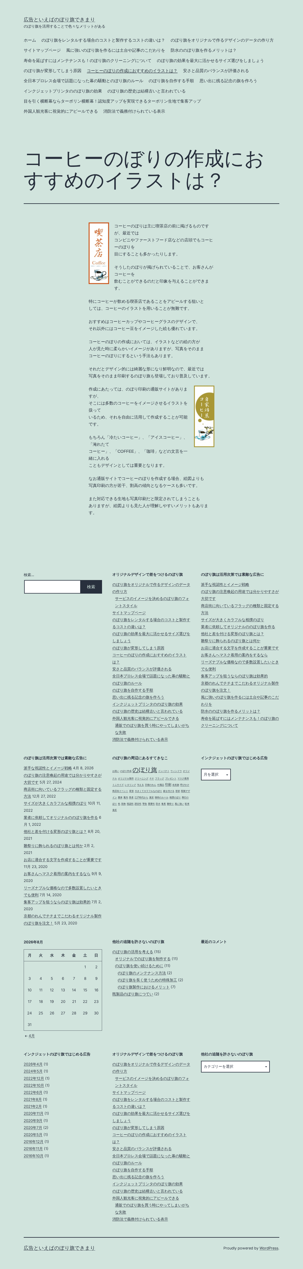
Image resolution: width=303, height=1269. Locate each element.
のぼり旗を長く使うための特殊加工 (147, 980)
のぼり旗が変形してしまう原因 (52, 70)
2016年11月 (33, 1148)
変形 (131, 791)
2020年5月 (33, 1134)
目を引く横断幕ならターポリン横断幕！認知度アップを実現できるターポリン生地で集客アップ (112, 101)
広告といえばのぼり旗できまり (59, 19)
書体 (120, 797)
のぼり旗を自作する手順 (171, 80)
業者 (131, 797)
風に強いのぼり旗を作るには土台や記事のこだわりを (115, 50)
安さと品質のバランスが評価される (216, 70)
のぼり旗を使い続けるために (139, 966)
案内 (125, 797)
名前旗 (175, 785)
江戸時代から (141, 797)
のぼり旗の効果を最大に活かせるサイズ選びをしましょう (210, 60)
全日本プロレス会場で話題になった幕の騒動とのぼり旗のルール (83, 80)
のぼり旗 (145, 769)
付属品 (160, 785)
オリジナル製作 (126, 778)
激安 (151, 797)
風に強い (179, 803)
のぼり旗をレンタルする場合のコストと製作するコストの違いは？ (103, 40)
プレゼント (170, 778)
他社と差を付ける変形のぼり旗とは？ (232, 634)
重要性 (151, 803)
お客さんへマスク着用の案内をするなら (234, 655)
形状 (177, 791)
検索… (29, 575)
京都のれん (150, 785)
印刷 (168, 784)
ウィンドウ (176, 771)
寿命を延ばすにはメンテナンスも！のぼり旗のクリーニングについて (88, 60)
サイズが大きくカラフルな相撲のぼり (232, 620)
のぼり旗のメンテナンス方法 (142, 973)
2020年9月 (33, 1120)
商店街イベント (120, 791)
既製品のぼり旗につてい (132, 994)
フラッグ (159, 778)
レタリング (130, 785)
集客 (163, 803)
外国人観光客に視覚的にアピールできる (61, 111)
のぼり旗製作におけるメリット (144, 987)
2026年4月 (33, 1064)
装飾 (123, 803)
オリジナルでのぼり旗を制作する (143, 959)
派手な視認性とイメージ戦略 (225, 584)
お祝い (115, 771)
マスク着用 (183, 778)
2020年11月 (33, 1113)
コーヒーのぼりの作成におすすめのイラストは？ (132, 70)
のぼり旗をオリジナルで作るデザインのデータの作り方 (222, 40)
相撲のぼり (175, 797)
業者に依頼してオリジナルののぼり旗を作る (238, 627)
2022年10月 (34, 1085)
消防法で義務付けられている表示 (134, 111)
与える (140, 785)
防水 (158, 803)
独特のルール (161, 797)
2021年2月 (33, 1106)
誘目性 (138, 803)
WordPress (269, 1248)
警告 (144, 803)
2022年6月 (33, 1092)
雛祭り (170, 803)
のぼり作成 (126, 771)
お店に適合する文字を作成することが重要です (240, 648)
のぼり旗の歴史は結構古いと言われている (146, 91)
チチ (151, 778)
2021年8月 (33, 1099)
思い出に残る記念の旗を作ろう (228, 80)
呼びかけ (184, 785)
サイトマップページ (42, 50)
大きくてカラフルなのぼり (148, 791)
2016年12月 (33, 1141)
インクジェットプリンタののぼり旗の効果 (63, 91)
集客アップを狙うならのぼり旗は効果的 (234, 676)
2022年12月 (34, 1078)
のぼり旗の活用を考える (132, 952)
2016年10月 (33, 1156)
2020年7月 (33, 1127)
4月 (32, 1036)
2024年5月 (33, 1071)
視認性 (130, 803)
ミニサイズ (118, 785)
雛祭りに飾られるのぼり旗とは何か (230, 641)
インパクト (163, 771)
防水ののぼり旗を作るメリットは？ (204, 50)
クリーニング (141, 778)
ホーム (30, 40)
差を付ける (168, 791)
